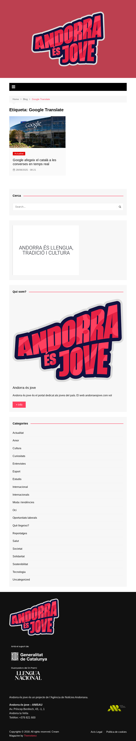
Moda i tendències (23, 502)
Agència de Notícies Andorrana (69, 697)
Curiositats (19, 456)
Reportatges (20, 533)
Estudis (17, 479)
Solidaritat (19, 556)
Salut (16, 541)
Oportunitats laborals (25, 517)
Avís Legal (96, 732)
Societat (17, 548)
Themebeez (30, 735)
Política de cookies (116, 732)
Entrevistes (19, 463)
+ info (19, 404)
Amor (16, 440)
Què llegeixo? (21, 525)
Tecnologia (19, 572)
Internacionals (21, 494)
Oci (15, 510)
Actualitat (19, 153)
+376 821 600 (27, 717)
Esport (16, 471)
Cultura (17, 448)
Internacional (20, 486)
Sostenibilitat (20, 564)
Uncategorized (21, 579)
